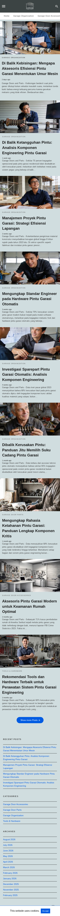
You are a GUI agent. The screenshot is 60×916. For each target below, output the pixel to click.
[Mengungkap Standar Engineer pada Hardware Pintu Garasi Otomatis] (30, 268)
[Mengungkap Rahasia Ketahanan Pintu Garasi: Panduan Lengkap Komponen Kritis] (30, 494)
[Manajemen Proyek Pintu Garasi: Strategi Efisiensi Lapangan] (30, 192)
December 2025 (11, 884)
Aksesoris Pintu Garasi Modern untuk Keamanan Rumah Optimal (29, 606)
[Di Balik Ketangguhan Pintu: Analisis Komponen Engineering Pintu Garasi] (30, 116)
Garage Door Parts (13, 515)
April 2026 (8, 862)
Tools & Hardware (12, 671)
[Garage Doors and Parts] (29, 6)
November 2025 (11, 889)
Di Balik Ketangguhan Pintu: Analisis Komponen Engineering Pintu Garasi (27, 147)
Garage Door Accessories (16, 595)
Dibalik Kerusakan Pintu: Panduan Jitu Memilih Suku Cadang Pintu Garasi (26, 450)
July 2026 (7, 845)
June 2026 (8, 850)
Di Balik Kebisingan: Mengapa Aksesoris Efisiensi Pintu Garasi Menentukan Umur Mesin (30, 68)
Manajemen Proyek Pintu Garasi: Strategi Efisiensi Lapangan (24, 223)
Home (7, 16)
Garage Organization (23, 16)
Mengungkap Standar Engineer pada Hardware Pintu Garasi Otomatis (29, 299)
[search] (56, 6)
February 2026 (10, 873)
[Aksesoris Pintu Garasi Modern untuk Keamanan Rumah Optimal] (30, 575)
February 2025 (10, 895)
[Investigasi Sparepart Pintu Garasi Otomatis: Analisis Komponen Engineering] (30, 343)
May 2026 (8, 856)
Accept (45, 911)
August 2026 (9, 839)
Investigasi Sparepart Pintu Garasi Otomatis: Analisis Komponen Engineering (26, 374)
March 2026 (9, 867)
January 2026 (9, 878)
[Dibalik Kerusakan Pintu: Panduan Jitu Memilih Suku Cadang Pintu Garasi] (30, 419)
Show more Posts (29, 720)
